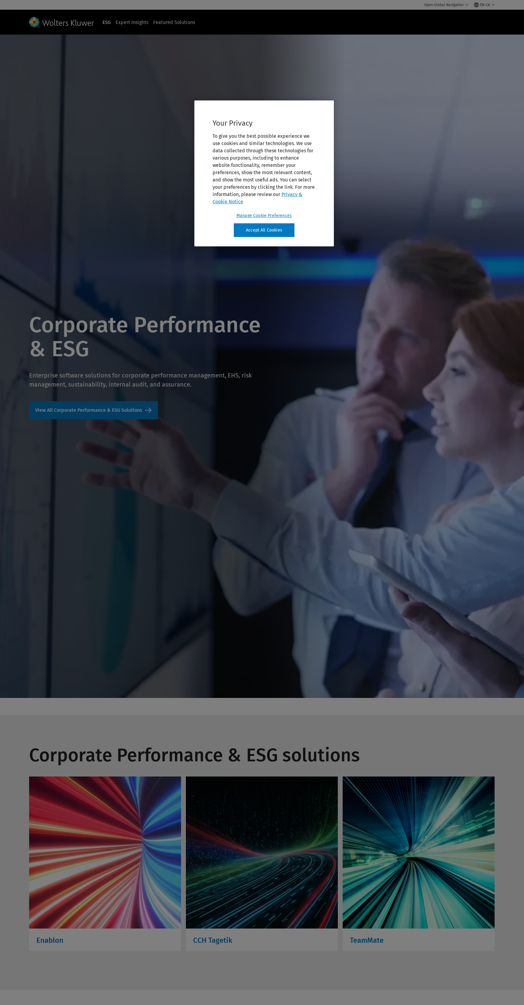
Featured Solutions (174, 22)
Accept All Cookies (264, 230)
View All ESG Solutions (93, 410)
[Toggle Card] (105, 864)
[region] (264, 173)
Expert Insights (132, 22)
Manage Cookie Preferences (264, 215)
